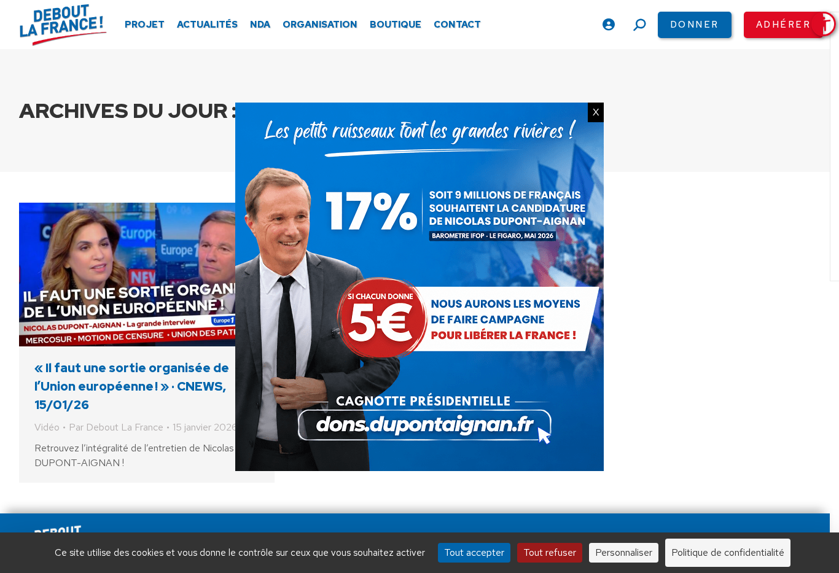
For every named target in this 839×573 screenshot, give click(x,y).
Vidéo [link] (47, 427)
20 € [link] (484, 508)
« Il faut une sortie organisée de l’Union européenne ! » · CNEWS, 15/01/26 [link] (131, 386)
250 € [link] (691, 508)
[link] (823, 24)
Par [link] (116, 427)
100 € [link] (619, 508)
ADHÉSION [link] (402, 508)
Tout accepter (474, 552)
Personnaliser (623, 552)
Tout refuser (549, 552)
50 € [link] (550, 508)
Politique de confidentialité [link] (727, 552)
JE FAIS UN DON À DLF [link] (637, 472)
